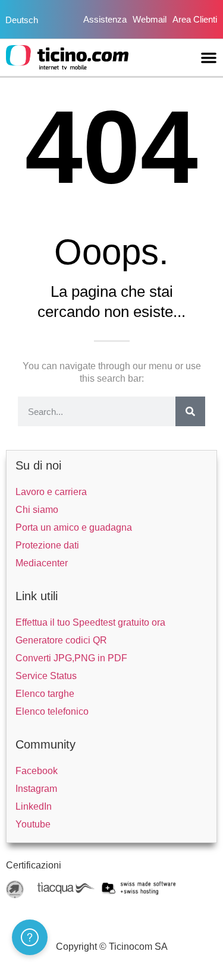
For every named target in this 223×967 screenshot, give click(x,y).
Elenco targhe (44, 694)
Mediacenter (41, 563)
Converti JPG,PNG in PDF (71, 658)
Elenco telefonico (52, 711)
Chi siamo (36, 510)
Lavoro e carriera (51, 492)
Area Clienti (194, 19)
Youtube (33, 824)
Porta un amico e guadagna (73, 527)
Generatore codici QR (61, 640)
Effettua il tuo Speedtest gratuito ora (90, 622)
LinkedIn (33, 806)
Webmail (150, 19)
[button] (208, 57)
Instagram (36, 789)
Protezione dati (47, 545)
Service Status (46, 676)
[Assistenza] (30, 937)
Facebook (36, 771)
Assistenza (105, 19)
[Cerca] (190, 411)
